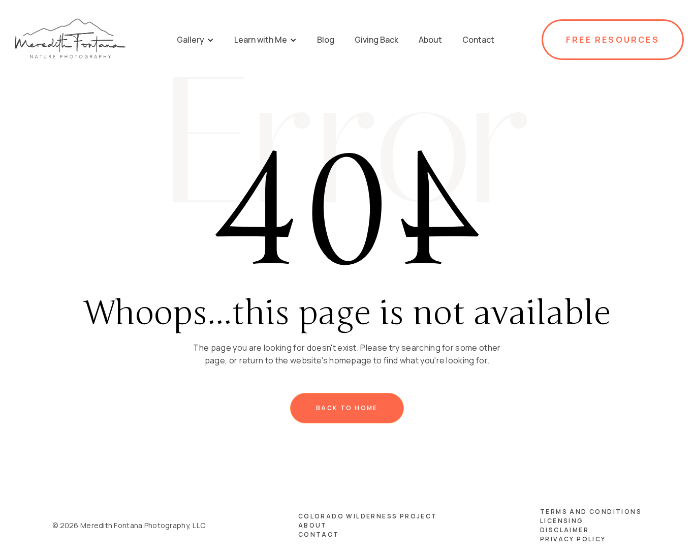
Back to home (347, 408)
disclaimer (564, 530)
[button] (195, 39)
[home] (70, 39)
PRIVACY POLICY (573, 539)
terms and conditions (591, 511)
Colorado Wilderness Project (367, 516)
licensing (562, 520)
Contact (318, 534)
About (312, 525)
